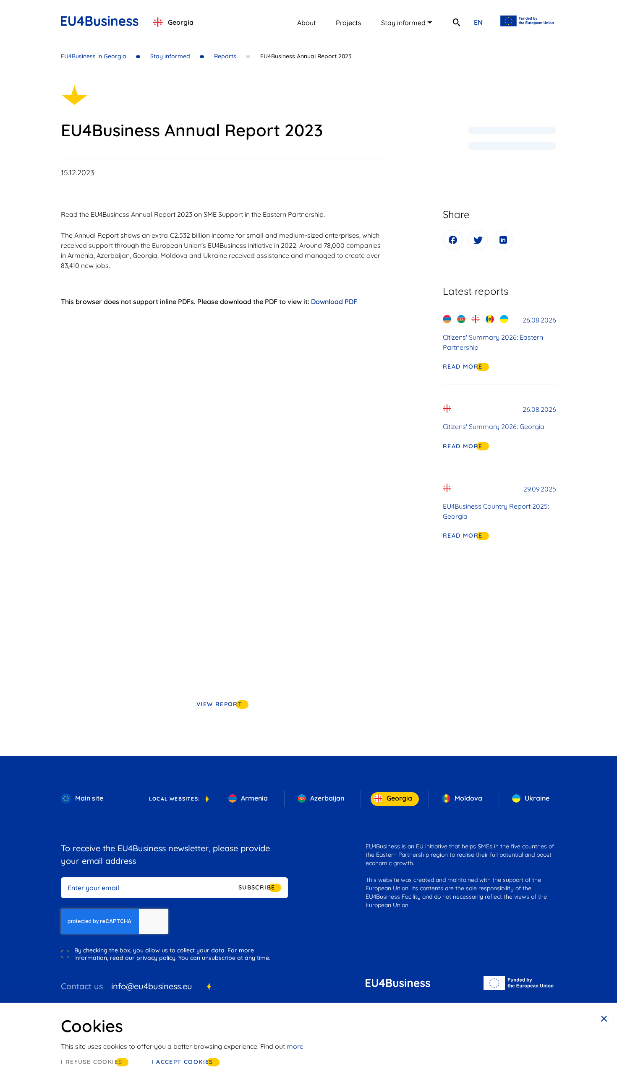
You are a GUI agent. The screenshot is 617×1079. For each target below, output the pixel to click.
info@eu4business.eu (151, 986)
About (306, 22)
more (295, 1046)
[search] (456, 22)
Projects (348, 22)
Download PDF (334, 301)
